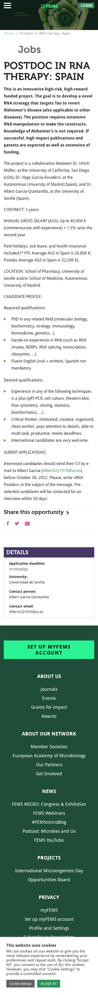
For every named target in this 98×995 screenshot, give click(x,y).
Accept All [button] (49, 984)
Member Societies (49, 746)
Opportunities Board (49, 879)
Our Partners (49, 764)
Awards (49, 716)
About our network (49, 734)
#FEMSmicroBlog (49, 822)
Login (86, 6)
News (49, 791)
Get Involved (49, 773)
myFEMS (49, 910)
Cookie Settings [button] (20, 984)
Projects (49, 858)
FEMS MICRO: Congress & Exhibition (49, 804)
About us (49, 676)
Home (9, 33)
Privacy (49, 897)
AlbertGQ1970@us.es (62, 470)
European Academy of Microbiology (49, 755)
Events (49, 698)
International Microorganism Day (49, 870)
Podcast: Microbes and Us (49, 831)
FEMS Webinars (49, 813)
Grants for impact (49, 707)
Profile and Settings (49, 928)
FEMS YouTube (49, 840)
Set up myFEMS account (48, 650)
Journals (49, 689)
